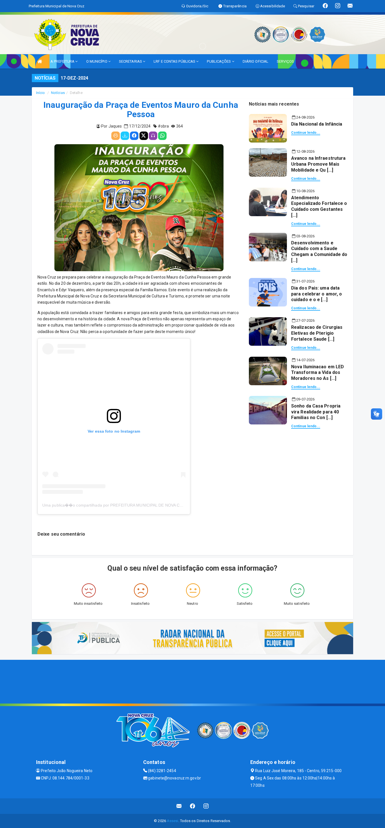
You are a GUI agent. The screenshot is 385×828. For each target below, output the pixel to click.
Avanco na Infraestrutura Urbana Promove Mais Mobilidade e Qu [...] (318, 164)
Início (40, 93)
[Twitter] (144, 136)
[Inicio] (40, 61)
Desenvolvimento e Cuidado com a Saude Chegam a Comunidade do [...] (319, 251)
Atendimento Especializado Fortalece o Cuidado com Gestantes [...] (319, 206)
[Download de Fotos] (125, 136)
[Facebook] (134, 136)
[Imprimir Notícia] (115, 136)
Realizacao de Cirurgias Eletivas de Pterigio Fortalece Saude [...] (316, 333)
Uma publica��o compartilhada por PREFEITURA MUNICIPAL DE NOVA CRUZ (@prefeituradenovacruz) (138, 505)
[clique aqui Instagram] (206, 806)
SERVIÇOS (285, 61)
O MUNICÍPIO (97, 61)
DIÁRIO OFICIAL (255, 61)
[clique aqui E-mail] (179, 806)
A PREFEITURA (62, 61)
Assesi (172, 821)
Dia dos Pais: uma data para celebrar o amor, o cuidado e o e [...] (316, 294)
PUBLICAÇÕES (219, 61)
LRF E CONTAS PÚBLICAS (175, 61)
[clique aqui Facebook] (193, 806)
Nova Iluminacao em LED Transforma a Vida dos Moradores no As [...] (317, 372)
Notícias (58, 93)
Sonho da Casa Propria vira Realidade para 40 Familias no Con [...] (315, 411)
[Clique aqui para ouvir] (153, 136)
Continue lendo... (305, 133)
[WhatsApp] (162, 136)
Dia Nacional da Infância (316, 124)
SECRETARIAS (131, 61)
